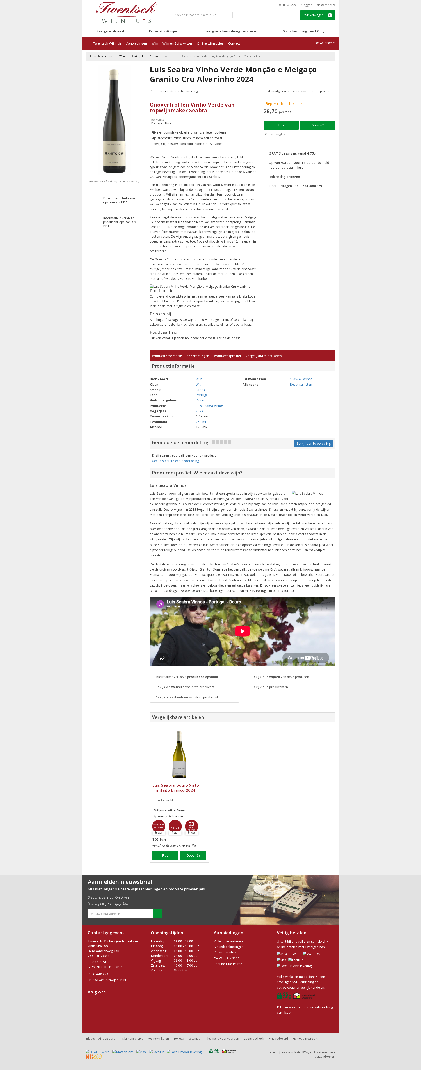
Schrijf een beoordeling (314, 443)
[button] (158, 826)
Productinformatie (167, 356)
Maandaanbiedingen (229, 947)
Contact (234, 43)
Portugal (137, 56)
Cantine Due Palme (228, 964)
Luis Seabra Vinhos (210, 406)
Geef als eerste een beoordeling (175, 461)
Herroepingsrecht (305, 1038)
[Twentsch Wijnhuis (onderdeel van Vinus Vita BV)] (126, 12)
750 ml (201, 422)
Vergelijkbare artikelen (264, 356)
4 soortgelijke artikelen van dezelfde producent (301, 91)
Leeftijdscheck (254, 1038)
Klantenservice (325, 5)
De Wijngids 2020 (226, 958)
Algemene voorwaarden (222, 1038)
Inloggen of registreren (101, 1038)
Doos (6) (317, 125)
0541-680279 (287, 5)
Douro (154, 56)
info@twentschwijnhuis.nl (107, 980)
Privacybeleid (278, 1038)
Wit (167, 56)
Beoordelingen (197, 356)
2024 (199, 411)
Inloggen (306, 5)
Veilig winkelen (158, 1038)
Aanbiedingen (136, 43)
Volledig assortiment (229, 941)
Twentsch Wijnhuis (107, 43)
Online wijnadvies (210, 43)
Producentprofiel (227, 356)
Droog (200, 390)
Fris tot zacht (164, 800)
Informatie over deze (186, 677)
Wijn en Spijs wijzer (177, 43)
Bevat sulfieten (301, 384)
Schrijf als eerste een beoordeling (174, 91)
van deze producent (185, 687)
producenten (270, 687)
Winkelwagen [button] (317, 15)
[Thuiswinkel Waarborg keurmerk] (304, 996)
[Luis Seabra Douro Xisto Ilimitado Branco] (179, 754)
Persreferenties (225, 952)
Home (108, 56)
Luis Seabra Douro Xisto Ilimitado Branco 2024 (175, 788)
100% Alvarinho (301, 379)
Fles (281, 125)
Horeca (179, 1038)
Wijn (155, 43)
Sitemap (195, 1038)
